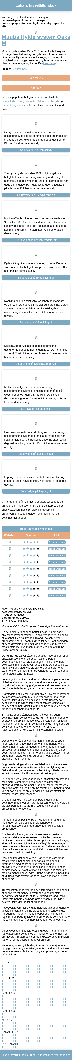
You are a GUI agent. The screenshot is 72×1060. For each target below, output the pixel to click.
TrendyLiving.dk (25, 101)
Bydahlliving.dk (11, 105)
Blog (33, 1055)
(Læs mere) (49, 63)
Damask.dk (8, 101)
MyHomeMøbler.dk (48, 101)
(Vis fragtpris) (19, 69)
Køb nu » (36, 87)
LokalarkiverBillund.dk (36, 5)
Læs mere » (36, 78)
